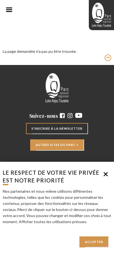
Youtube (78, 115)
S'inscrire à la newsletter (57, 128)
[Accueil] (101, 15)
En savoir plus (14, 227)
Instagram (70, 115)
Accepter (94, 242)
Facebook (62, 115)
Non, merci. (105, 174)
